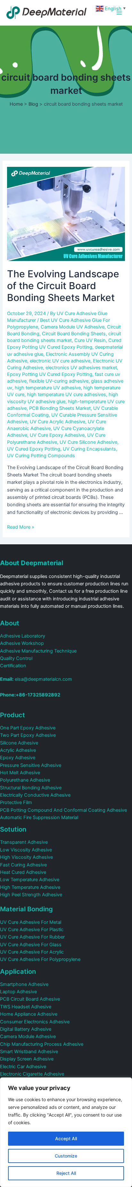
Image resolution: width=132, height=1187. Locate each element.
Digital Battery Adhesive (25, 1029)
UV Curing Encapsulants (89, 449)
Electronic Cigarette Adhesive (32, 1074)
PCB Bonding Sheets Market (60, 408)
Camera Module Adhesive (28, 1036)
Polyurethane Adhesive (25, 780)
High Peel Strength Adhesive (31, 895)
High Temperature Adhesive (30, 887)
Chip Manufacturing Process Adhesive (41, 1044)
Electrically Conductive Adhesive (35, 795)
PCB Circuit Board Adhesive (30, 999)
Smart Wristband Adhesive (29, 1051)
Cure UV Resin (90, 340)
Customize (66, 1156)
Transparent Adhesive (24, 842)
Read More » (20, 527)
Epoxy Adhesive (17, 757)
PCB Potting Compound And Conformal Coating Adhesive (63, 810)
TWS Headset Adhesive (25, 1007)
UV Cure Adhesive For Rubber (32, 937)
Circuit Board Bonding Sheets (74, 334)
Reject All (66, 1173)
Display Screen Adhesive (27, 1059)
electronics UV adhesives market (81, 367)
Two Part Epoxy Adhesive (28, 735)
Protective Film (16, 802)
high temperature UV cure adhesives (66, 394)
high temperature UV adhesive (48, 388)
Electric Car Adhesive (23, 1066)
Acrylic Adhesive (18, 750)
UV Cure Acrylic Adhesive (57, 422)
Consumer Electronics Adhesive (35, 1022)
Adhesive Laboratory (22, 636)
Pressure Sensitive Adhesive (30, 765)
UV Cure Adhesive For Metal (30, 922)
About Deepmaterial (31, 563)
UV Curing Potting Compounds (41, 456)
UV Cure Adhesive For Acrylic (32, 952)
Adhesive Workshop (22, 643)
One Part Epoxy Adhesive (27, 728)
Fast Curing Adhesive (23, 865)
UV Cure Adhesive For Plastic (31, 929)
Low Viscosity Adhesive (26, 850)
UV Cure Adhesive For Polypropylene (40, 959)
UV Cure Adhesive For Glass (31, 944)
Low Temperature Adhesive (29, 879)
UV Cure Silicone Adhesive (88, 442)
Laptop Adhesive (18, 992)
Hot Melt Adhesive (20, 773)
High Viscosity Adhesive (26, 857)
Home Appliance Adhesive (28, 1014)
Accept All (66, 1138)
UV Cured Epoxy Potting (33, 449)
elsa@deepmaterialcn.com (36, 679)
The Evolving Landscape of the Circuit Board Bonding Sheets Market (63, 285)
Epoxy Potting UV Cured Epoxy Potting (49, 374)
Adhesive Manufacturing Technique (38, 651)
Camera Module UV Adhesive (72, 327)
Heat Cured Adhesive (23, 872)
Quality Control (16, 658)
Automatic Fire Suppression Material (39, 817)
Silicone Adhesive (19, 743)
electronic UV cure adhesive (60, 361)
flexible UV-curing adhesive (58, 381)
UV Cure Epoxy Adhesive (57, 435)
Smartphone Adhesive (24, 984)
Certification (13, 666)
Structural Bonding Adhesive (31, 788)
